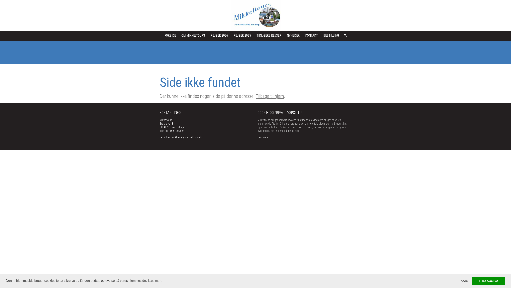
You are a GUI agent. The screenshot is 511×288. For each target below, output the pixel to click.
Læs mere (262, 137)
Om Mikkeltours (193, 35)
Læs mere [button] (155, 280)
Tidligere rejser (268, 35)
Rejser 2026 (219, 35)
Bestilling (331, 35)
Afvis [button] (464, 280)
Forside (170, 35)
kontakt (311, 35)
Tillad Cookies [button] (488, 280)
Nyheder (293, 35)
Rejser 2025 (242, 35)
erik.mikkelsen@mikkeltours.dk (185, 137)
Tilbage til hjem (270, 96)
